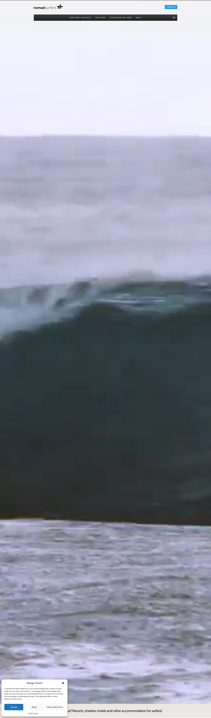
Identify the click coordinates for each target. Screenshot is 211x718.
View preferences (55, 707)
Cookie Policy (33, 713)
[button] (63, 683)
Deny (34, 707)
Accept (13, 707)
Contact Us (171, 7)
